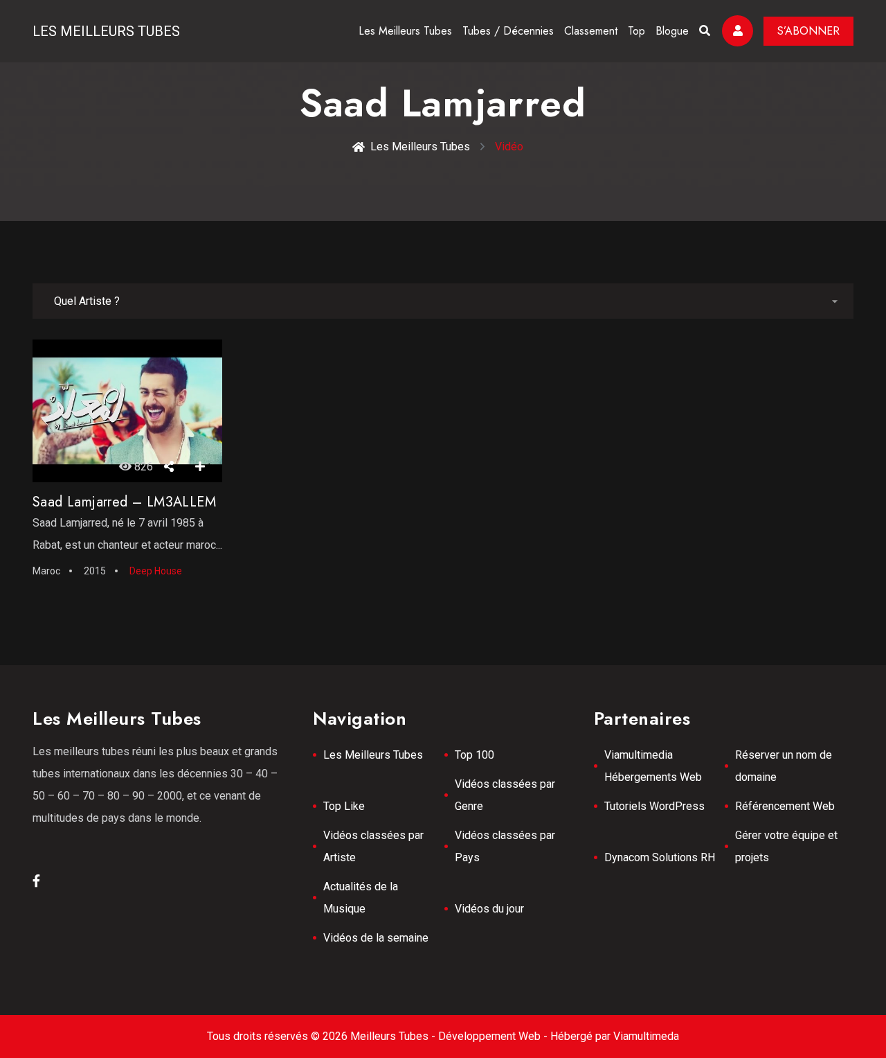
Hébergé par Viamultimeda (614, 1036)
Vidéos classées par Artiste (373, 846)
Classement (590, 31)
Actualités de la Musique (360, 897)
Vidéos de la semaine (375, 937)
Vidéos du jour (489, 908)
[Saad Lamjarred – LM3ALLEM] (127, 411)
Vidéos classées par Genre (505, 795)
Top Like (344, 806)
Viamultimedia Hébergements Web (653, 766)
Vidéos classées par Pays (505, 846)
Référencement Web (785, 806)
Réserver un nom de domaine (783, 766)
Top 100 (474, 754)
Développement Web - (494, 1036)
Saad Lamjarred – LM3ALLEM (124, 502)
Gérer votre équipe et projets (786, 846)
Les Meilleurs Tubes (106, 31)
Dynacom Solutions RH (659, 857)
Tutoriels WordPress (654, 806)
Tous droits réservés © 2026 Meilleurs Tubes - (322, 1036)
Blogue (672, 31)
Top (636, 31)
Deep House (155, 570)
